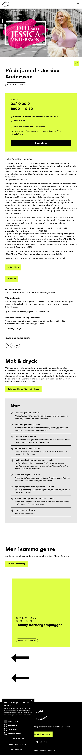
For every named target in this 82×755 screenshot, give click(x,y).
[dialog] (18, 726)
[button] (7, 345)
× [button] (32, 701)
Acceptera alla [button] (18, 739)
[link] (3, 21)
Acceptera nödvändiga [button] (18, 744)
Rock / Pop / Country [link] (16, 84)
